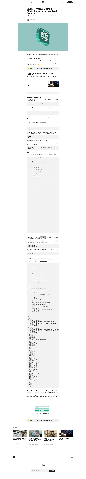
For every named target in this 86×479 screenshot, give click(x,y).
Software (18, 2)
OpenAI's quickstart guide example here (43, 60)
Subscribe (70, 2)
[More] (33, 2)
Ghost (72, 457)
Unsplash (46, 51)
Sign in (65, 2)
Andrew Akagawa (33, 19)
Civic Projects (23, 2)
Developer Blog (29, 2)
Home (14, 2)
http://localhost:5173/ (54, 117)
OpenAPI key (34, 144)
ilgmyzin (43, 51)
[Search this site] (62, 2)
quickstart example (43, 236)
